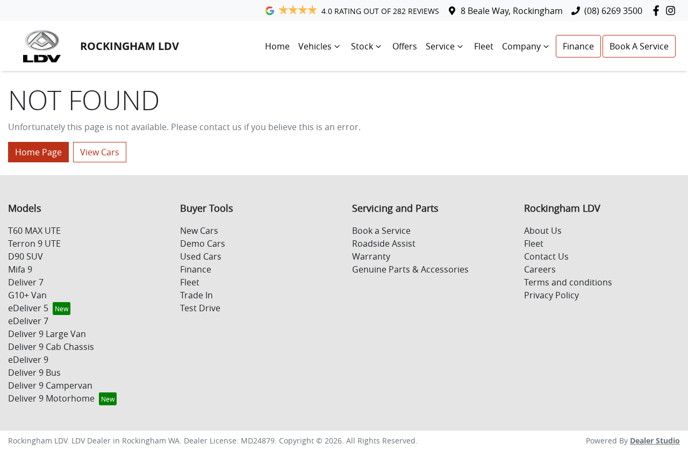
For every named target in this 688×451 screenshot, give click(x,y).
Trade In (196, 295)
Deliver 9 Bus (34, 372)
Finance (578, 46)
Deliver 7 (26, 282)
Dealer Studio (655, 440)
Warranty (371, 256)
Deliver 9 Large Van (47, 334)
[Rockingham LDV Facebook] (658, 10)
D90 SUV (25, 256)
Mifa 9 (20, 269)
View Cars (99, 152)
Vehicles (315, 46)
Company (521, 46)
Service (440, 46)
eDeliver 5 (28, 308)
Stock (362, 46)
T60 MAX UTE (34, 231)
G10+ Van (27, 295)
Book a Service (381, 231)
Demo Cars (202, 243)
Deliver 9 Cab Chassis (51, 347)
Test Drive (200, 308)
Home (277, 46)
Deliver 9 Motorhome (51, 398)
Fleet (483, 46)
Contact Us (546, 256)
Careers (540, 269)
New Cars (199, 231)
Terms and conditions (568, 282)
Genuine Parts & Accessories (410, 269)
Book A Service (639, 46)
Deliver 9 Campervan (50, 385)
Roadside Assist (383, 243)
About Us (543, 231)
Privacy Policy (551, 295)
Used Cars (200, 256)
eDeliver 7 (28, 321)
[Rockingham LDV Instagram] (672, 10)
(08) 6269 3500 (613, 11)
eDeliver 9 (28, 360)
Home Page (38, 152)
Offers (404, 46)
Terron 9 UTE (34, 243)
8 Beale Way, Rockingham (512, 11)
